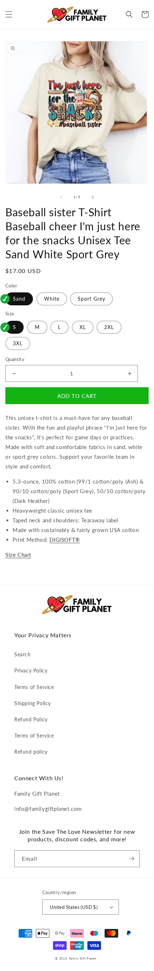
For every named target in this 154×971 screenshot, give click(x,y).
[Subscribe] (131, 858)
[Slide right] (93, 197)
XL (83, 327)
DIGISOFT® (64, 539)
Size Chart (18, 554)
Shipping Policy (32, 703)
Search (22, 654)
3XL (18, 343)
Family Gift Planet (82, 958)
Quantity (14, 359)
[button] (9, 14)
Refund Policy (31, 719)
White (51, 299)
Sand (19, 299)
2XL (109, 327)
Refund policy (31, 752)
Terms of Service (34, 687)
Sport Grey (91, 299)
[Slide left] (61, 197)
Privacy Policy (30, 670)
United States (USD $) (73, 907)
